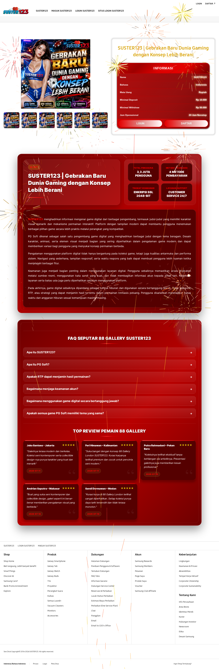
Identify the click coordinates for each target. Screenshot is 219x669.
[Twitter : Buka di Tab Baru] (202, 664)
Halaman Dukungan (100, 561)
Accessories (52, 615)
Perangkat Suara (55, 591)
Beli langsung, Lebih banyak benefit (20, 566)
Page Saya (140, 576)
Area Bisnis (184, 607)
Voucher (139, 586)
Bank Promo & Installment (16, 586)
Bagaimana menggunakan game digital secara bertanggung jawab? (73, 401)
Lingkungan (184, 561)
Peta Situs (55, 664)
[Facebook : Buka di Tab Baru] (196, 664)
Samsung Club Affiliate (145, 591)
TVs (49, 581)
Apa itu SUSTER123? (41, 352)
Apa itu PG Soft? (38, 364)
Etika (181, 631)
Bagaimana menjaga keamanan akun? (52, 388)
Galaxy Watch (53, 571)
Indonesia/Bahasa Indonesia (15, 664)
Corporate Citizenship (189, 581)
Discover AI (9, 576)
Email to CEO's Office (101, 625)
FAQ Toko (95, 576)
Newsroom (184, 626)
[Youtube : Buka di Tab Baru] (213, 664)
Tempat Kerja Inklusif (188, 576)
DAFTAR (186, 123)
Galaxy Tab (52, 566)
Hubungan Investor (188, 622)
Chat (93, 610)
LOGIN (140, 123)
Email (93, 620)
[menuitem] (42, 10)
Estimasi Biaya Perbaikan (102, 601)
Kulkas (50, 596)
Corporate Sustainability (190, 586)
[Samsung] (15, 10)
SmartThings (9, 571)
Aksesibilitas (184, 571)
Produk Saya (141, 581)
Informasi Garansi (99, 581)
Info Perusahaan (186, 602)
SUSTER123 (35, 219)
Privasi (35, 664)
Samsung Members (143, 566)
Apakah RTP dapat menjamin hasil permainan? (58, 376)
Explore (7, 591)
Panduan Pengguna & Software (105, 566)
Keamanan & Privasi (188, 566)
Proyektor (52, 586)
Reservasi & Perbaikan (101, 591)
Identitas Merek (186, 612)
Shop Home (9, 561)
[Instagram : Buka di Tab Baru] (207, 664)
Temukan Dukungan (100, 571)
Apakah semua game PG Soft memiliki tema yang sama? (65, 413)
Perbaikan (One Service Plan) (104, 606)
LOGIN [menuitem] (199, 3)
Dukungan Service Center (102, 586)
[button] (2, 25)
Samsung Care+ (11, 581)
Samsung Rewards (143, 561)
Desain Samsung (186, 636)
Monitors (51, 610)
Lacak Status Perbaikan (102, 596)
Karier (182, 617)
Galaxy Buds (53, 576)
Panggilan (95, 615)
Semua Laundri (54, 601)
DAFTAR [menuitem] (209, 3)
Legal (45, 664)
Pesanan (139, 571)
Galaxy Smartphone (56, 561)
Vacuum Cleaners (55, 606)
